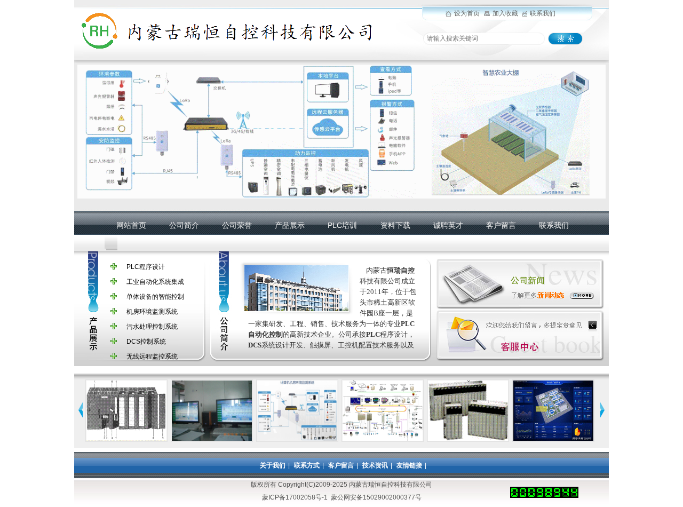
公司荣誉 (237, 225)
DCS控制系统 (146, 341)
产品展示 (290, 225)
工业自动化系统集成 (155, 282)
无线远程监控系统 (152, 356)
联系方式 (307, 465)
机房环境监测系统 (152, 311)
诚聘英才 (448, 225)
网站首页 (131, 225)
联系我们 (542, 13)
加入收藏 (505, 13)
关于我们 (272, 465)
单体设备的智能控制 (155, 296)
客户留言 (501, 225)
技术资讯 (375, 465)
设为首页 (467, 13)
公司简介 (184, 225)
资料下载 (395, 225)
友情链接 (409, 465)
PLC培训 (342, 225)
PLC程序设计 (145, 267)
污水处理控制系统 (152, 326)
